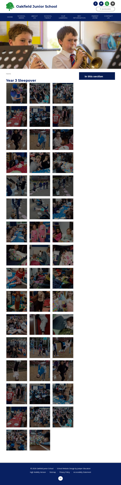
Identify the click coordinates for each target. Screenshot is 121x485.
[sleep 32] (63, 116)
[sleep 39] (40, 440)
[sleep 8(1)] (16, 162)
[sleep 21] (40, 301)
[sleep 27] (40, 347)
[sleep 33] (40, 116)
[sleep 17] (16, 278)
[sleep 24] (40, 324)
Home (8, 73)
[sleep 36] (63, 93)
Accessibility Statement (82, 472)
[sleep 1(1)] (40, 209)
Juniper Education (84, 468)
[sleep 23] (16, 324)
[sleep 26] (16, 347)
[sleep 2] (16, 209)
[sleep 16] (63, 255)
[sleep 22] (63, 301)
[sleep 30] (40, 139)
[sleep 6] (63, 162)
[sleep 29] (16, 370)
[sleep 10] (63, 209)
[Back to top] (60, 478)
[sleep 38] (16, 440)
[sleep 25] (63, 324)
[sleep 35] (16, 116)
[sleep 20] (16, 301)
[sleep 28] (63, 347)
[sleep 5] (16, 185)
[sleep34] (16, 93)
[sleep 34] (63, 394)
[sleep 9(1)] (63, 139)
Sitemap (53, 472)
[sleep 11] (16, 232)
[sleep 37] (40, 93)
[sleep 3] (63, 185)
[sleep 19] (63, 278)
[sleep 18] (40, 278)
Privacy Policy (64, 472)
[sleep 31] (16, 139)
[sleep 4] (40, 185)
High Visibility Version (38, 472)
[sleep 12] (40, 232)
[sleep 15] (40, 255)
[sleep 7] (40, 162)
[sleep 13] (63, 232)
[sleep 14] (16, 255)
